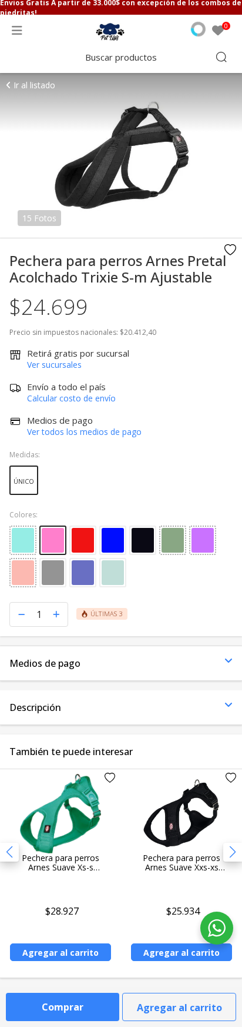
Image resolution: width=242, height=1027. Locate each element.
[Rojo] (82, 540)
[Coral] (22, 572)
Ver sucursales (54, 364)
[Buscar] (221, 57)
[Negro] (142, 540)
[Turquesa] (22, 540)
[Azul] (112, 540)
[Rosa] (52, 540)
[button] (232, 852)
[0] (218, 31)
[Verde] (172, 540)
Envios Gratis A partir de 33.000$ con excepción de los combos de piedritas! (120, 7)
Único (24, 481)
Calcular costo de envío (71, 398)
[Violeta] (202, 540)
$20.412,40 (138, 332)
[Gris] (52, 572)
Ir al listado (33, 85)
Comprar (62, 1007)
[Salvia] (112, 572)
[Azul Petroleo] (82, 572)
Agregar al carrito (179, 1007)
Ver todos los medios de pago (84, 431)
